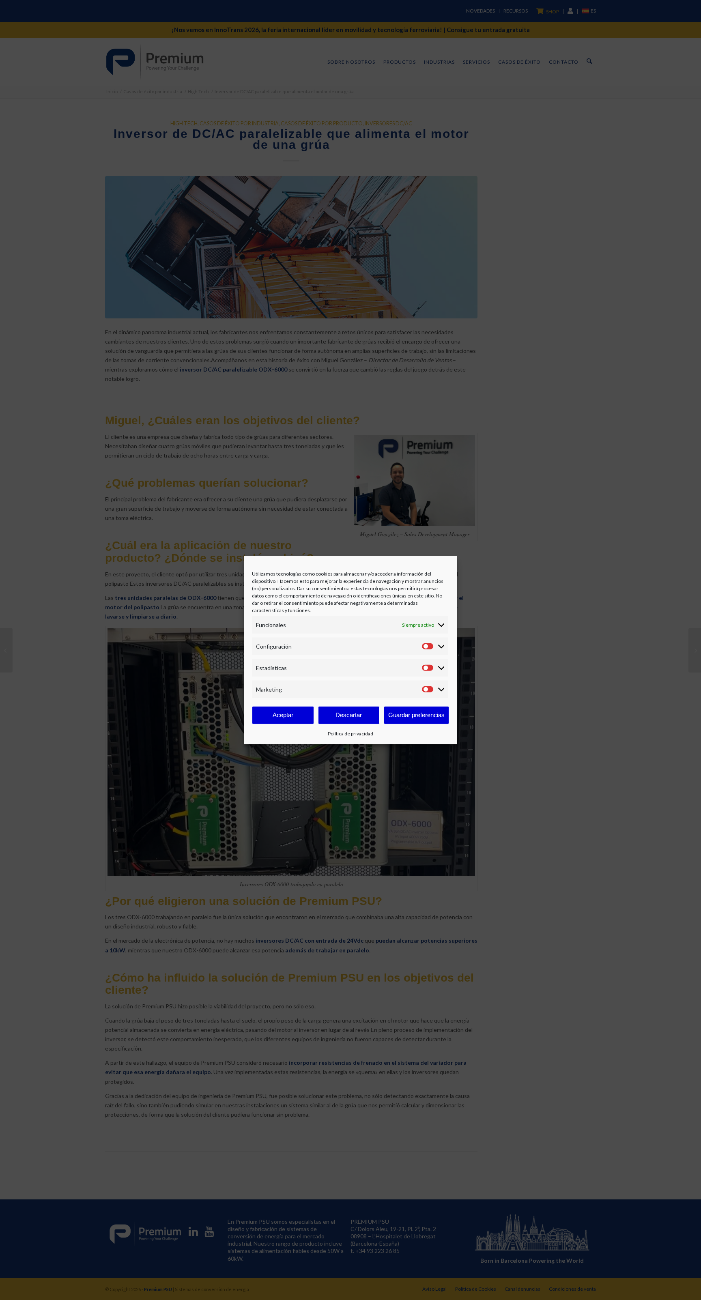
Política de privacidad (350, 734)
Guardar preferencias (416, 714)
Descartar (348, 714)
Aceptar (283, 714)
